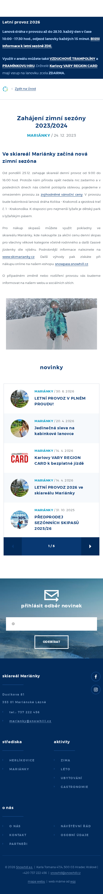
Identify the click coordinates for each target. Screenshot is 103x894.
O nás (15, 826)
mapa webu (36, 881)
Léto (65, 769)
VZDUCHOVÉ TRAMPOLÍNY (72, 59)
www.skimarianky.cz (18, 257)
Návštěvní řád (76, 826)
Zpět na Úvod (25, 89)
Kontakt (18, 835)
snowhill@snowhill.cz (65, 872)
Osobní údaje (75, 835)
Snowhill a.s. (24, 867)
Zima (65, 760)
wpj (72, 881)
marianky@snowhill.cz (30, 721)
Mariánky (19, 769)
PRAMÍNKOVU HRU (18, 66)
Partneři (18, 844)
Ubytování (71, 778)
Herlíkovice (22, 760)
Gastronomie (74, 787)
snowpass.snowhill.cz (71, 264)
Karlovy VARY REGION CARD (73, 66)
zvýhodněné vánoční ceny (62, 194)
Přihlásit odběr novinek (51, 606)
